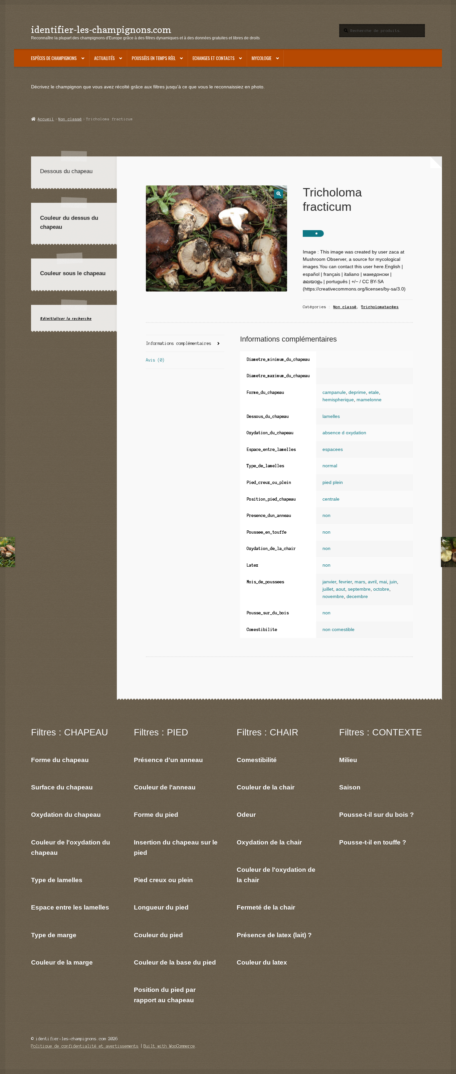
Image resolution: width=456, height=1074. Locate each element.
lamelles (331, 416)
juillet (327, 589)
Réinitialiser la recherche (65, 319)
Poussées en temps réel (154, 58)
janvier (329, 581)
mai (383, 581)
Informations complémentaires (178, 343)
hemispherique (338, 399)
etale (374, 392)
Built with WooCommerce (169, 1046)
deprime (357, 392)
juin (393, 581)
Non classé (70, 119)
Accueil (46, 119)
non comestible (338, 629)
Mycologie (261, 58)
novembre (333, 596)
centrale (330, 499)
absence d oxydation (344, 432)
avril (372, 581)
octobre (381, 589)
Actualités (104, 58)
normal (329, 465)
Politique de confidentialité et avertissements (85, 1046)
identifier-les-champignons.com (101, 29)
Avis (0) (155, 360)
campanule (334, 392)
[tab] (185, 343)
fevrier (345, 581)
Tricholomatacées (380, 307)
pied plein (332, 482)
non (326, 515)
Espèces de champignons (54, 58)
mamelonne (369, 399)
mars (360, 581)
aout (340, 589)
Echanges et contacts (214, 58)
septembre (359, 589)
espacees (332, 449)
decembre (357, 596)
